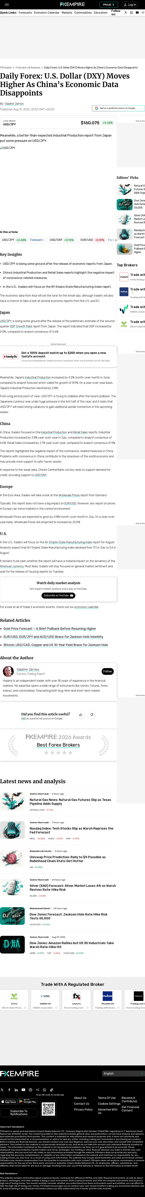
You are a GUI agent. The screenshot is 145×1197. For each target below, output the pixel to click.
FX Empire (6, 67)
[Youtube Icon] (23, 1090)
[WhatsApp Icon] (44, 1090)
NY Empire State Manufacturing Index (68, 542)
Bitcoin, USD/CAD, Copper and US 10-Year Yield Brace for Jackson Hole (56, 645)
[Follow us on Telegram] (143, 12)
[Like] (81, 715)
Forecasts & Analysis (28, 67)
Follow (107, 671)
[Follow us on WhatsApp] (131, 12)
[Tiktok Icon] (52, 1090)
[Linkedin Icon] (16, 1090)
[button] (6, 4)
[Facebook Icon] (9, 1090)
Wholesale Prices (69, 495)
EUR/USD (70, 503)
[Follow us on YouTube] (137, 12)
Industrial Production (38, 377)
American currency (12, 566)
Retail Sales (80, 432)
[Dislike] (91, 715)
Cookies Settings (109, 1103)
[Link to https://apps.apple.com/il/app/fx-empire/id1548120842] (9, 1101)
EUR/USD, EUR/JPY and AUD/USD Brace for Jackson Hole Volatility (53, 637)
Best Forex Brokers (58, 745)
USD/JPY (9, 124)
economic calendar (86, 607)
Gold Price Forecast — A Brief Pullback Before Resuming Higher (50, 629)
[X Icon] (2, 1090)
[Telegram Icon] (37, 1090)
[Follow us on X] (126, 12)
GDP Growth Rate (21, 326)
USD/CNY (41, 475)
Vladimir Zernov (28, 669)
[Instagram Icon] (30, 1090)
